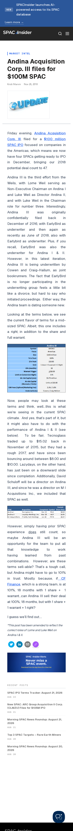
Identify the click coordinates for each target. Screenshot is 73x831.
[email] (27, 644)
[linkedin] (19, 644)
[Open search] (60, 33)
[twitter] (11, 644)
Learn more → (14, 22)
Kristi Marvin (14, 84)
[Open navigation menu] (67, 33)
